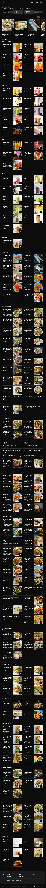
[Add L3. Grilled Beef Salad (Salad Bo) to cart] (20, 821)
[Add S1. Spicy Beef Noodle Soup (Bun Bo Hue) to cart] (20, 427)
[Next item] (41, 17)
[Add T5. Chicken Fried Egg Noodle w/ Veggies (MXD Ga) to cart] (20, 673)
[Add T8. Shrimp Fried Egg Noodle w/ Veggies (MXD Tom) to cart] (41, 683)
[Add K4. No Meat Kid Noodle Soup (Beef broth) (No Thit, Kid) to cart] (41, 412)
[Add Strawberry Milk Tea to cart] (41, 94)
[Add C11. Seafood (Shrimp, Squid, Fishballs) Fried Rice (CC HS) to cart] (20, 574)
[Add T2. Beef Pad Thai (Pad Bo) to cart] (41, 708)
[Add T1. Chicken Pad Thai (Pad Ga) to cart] (20, 708)
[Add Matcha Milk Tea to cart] (20, 114)
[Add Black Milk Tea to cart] (20, 133)
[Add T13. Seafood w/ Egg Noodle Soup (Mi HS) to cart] (20, 648)
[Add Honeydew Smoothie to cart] (20, 212)
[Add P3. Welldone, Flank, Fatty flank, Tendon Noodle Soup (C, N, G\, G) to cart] (20, 325)
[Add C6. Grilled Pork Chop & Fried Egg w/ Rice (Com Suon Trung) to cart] (41, 545)
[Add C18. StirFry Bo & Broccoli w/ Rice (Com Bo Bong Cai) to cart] (41, 603)
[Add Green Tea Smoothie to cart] (20, 202)
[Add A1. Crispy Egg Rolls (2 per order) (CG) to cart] (20, 261)
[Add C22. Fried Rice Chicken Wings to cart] (41, 622)
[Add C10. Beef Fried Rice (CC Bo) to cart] (41, 564)
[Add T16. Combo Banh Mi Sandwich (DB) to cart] (20, 732)
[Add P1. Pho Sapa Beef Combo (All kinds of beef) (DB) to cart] (20, 315)
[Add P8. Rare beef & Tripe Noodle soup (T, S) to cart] (41, 344)
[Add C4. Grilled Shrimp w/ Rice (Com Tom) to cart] (41, 535)
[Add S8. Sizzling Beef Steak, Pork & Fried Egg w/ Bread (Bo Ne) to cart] (20, 466)
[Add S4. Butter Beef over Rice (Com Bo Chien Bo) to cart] (41, 437)
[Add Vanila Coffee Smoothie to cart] (20, 231)
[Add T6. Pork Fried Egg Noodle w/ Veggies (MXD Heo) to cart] (41, 673)
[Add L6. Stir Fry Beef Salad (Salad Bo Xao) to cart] (41, 830)
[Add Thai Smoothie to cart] (41, 221)
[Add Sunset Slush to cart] (20, 168)
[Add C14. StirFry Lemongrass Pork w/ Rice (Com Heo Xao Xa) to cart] (41, 583)
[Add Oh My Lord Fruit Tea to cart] (20, 70)
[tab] (4, 12)
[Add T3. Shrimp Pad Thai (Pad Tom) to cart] (20, 717)
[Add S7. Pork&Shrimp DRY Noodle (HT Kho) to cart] (20, 456)
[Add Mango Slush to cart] (20, 148)
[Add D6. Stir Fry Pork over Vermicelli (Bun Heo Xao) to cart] (41, 500)
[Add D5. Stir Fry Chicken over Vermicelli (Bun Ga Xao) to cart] (20, 500)
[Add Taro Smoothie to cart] (41, 192)
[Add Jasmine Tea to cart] (20, 865)
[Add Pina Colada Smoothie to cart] (41, 212)
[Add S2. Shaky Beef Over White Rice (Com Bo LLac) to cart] (41, 427)
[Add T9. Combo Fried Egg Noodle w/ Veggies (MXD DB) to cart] (20, 693)
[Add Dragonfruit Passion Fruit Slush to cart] (41, 158)
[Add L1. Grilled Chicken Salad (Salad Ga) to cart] (20, 811)
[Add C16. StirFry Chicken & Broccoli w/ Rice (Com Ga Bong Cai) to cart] (41, 593)
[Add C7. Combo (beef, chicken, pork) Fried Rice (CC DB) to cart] (20, 554)
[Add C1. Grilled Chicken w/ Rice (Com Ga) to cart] (20, 525)
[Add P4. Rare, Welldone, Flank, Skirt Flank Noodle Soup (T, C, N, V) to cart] (41, 325)
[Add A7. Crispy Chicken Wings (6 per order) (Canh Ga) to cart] (41, 281)
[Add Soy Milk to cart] (41, 855)
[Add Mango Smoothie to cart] (41, 183)
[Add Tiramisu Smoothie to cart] (20, 221)
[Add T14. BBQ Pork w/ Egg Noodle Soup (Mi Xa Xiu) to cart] (41, 648)
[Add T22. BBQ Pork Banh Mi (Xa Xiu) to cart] (20, 761)
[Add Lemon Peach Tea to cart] (20, 79)
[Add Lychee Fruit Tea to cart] (41, 50)
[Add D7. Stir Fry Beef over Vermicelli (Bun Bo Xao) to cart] (20, 510)
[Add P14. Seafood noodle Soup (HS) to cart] (41, 373)
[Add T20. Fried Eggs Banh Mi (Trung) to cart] (20, 752)
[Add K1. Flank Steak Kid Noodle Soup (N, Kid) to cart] (20, 402)
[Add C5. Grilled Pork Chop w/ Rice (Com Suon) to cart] (20, 545)
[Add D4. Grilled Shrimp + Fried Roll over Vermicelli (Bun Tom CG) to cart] (41, 491)
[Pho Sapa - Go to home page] (3, 2)
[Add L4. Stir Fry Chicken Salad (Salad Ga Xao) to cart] (41, 821)
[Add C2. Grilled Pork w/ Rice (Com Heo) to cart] (41, 525)
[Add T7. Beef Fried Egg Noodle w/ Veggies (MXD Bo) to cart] (20, 683)
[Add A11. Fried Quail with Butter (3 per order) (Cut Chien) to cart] (41, 300)
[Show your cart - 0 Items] (42, 2)
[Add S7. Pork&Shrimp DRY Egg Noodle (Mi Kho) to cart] (41, 456)
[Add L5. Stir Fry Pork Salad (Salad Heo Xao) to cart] (20, 830)
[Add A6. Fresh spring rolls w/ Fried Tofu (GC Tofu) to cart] (20, 281)
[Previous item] (38, 17)
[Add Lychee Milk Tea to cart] (41, 104)
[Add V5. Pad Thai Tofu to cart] (41, 786)
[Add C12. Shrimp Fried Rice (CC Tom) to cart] (41, 574)
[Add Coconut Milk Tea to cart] (20, 104)
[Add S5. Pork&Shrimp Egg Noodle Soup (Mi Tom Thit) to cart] (41, 447)
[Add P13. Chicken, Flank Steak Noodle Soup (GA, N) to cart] (20, 373)
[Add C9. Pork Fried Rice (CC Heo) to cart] (20, 564)
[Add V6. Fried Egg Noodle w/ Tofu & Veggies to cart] (20, 796)
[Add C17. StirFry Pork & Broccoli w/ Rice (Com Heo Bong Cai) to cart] (20, 603)
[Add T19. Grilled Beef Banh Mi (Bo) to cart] (41, 742)
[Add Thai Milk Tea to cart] (20, 123)
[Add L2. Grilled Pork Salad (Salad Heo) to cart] (41, 811)
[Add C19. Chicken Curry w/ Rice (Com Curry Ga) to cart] (20, 612)
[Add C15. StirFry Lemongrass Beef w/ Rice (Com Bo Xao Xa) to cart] (20, 593)
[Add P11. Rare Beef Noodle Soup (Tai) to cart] (20, 364)
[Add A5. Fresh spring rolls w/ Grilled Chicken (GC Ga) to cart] (41, 271)
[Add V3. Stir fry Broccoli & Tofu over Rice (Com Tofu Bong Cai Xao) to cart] (41, 776)
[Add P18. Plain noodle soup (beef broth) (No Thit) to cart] (41, 393)
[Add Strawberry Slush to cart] (41, 148)
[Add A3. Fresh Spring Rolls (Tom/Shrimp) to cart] (38, 29)
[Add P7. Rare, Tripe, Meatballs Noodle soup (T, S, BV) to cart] (20, 344)
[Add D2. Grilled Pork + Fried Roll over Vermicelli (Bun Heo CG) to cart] (41, 481)
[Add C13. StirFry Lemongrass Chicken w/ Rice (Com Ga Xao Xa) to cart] (20, 583)
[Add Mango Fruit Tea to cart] (20, 50)
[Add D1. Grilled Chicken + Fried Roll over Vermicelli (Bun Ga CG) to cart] (20, 481)
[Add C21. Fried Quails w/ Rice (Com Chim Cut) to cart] (20, 622)
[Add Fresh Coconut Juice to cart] (41, 845)
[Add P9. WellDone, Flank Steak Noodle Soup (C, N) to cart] (12, 29)
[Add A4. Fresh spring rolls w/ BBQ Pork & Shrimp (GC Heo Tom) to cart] (20, 271)
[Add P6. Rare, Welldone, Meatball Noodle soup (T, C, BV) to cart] (41, 334)
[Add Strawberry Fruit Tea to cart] (20, 60)
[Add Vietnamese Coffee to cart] (20, 246)
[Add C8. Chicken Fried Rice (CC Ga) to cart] (41, 554)
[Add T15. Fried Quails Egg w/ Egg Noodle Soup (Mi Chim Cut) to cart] (20, 658)
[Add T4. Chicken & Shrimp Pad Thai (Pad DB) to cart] (41, 717)
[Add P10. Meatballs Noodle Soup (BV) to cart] (41, 354)
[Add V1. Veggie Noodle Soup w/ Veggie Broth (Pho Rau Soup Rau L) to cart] (20, 776)
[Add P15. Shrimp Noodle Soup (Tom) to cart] (20, 383)
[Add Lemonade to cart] (20, 845)
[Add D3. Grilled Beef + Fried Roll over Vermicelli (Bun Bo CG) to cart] (20, 491)
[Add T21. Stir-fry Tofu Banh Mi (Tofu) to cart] (41, 752)
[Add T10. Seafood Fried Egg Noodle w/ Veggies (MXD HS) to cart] (41, 693)
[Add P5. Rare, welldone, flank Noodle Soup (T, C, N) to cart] (20, 334)
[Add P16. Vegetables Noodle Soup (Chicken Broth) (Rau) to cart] (41, 383)
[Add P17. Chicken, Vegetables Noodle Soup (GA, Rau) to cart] (20, 393)
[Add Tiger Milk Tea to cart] (41, 123)
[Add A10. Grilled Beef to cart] (20, 300)
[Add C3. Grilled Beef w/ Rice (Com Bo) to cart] (20, 535)
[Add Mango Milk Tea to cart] (20, 94)
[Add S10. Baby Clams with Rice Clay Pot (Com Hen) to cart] (41, 466)
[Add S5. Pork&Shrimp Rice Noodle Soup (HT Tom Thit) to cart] (20, 447)
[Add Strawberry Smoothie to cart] (20, 183)
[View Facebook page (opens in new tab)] (2, 886)
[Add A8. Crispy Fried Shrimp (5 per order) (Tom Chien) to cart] (20, 290)
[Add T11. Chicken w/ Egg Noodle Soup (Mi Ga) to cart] (20, 639)
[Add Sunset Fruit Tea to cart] (41, 60)
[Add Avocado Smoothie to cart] (41, 202)
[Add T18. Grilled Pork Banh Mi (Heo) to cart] (20, 742)
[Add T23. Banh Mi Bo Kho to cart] (41, 761)
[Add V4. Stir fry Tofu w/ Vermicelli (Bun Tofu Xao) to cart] (20, 786)
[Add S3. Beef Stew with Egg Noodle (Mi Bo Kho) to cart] (20, 437)
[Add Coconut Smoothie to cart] (20, 192)
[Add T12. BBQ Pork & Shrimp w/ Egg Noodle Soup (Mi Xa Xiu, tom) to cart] (41, 639)
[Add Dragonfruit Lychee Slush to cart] (20, 158)
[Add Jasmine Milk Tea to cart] (41, 133)
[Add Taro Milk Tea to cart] (41, 114)
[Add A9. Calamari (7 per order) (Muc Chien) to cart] (41, 290)
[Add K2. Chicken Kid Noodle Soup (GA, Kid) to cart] (41, 402)
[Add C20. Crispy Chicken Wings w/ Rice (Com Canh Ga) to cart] (41, 612)
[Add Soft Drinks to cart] (20, 855)
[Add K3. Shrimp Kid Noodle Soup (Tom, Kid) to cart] (20, 412)
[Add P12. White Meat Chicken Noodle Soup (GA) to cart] (25, 29)
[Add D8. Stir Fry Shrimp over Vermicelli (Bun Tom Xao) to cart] (41, 510)
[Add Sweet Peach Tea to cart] (41, 70)
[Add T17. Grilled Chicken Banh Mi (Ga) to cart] (41, 732)
